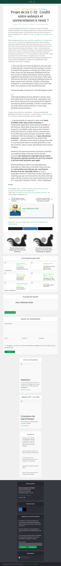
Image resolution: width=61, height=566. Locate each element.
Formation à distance (48, 263)
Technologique (43, 9)
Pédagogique (17, 9)
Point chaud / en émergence (30, 9)
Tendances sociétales (21, 275)
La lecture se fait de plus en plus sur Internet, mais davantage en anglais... (43, 200)
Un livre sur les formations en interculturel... (20, 278)
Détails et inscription (26, 389)
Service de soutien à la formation (31, 564)
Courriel (24, 338)
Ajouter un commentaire (29, 24)
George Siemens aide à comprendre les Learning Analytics (18, 200)
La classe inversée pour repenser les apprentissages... (49, 268)
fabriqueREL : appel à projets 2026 (48, 285)
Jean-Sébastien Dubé (43, 24)
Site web (41, 338)
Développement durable (22, 283)
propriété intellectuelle (22, 222)
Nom (6, 338)
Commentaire (8, 323)
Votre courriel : (22, 542)
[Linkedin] (20, 509)
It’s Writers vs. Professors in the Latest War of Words (31, 192)
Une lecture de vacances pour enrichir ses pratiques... (16, 269)
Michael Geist (25, 28)
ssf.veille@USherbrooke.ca (25, 495)
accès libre (12, 222)
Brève (17, 263)
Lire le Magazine (25, 425)
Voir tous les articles (10, 312)
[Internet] (24, 509)
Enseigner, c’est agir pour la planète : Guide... (49, 279)
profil (20, 532)
